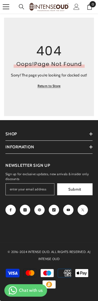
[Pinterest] (39, 210)
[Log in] (76, 7)
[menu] (6, 7)
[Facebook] (10, 210)
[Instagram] (25, 210)
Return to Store (49, 86)
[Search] (21, 7)
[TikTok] (54, 210)
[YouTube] (68, 210)
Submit (74, 189)
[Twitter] (83, 210)
